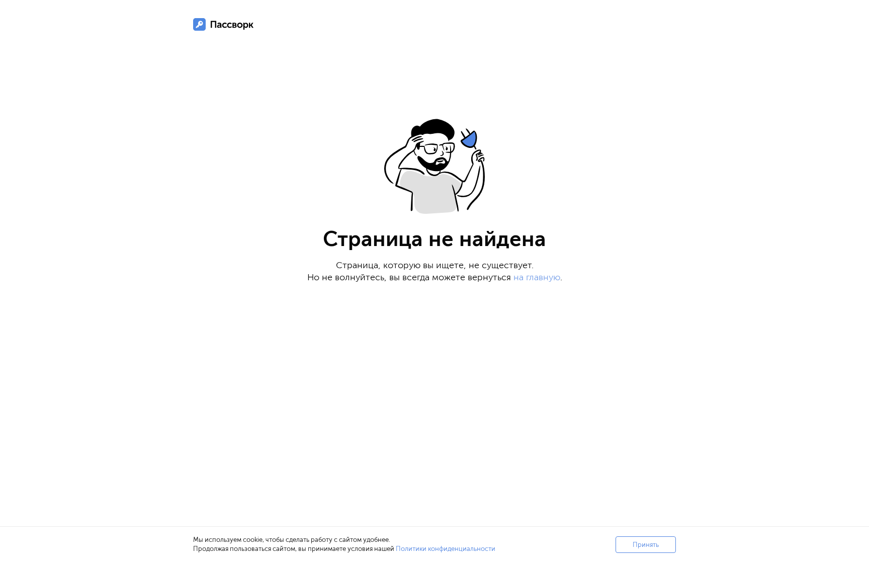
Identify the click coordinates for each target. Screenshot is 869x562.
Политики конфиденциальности (445, 548)
